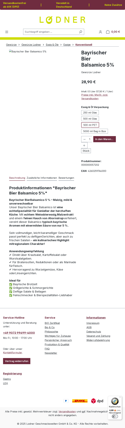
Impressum (92, 323)
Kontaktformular (12, 352)
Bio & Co (50, 327)
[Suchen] (80, 32)
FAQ (47, 348)
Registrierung (12, 373)
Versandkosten (67, 411)
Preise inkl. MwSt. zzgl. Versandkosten (94, 96)
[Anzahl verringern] (84, 139)
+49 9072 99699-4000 (19, 332)
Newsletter (51, 353)
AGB (89, 327)
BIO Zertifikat (52, 323)
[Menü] (6, 32)
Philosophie (51, 331)
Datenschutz (93, 331)
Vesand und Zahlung (98, 335)
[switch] (115, 416)
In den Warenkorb (105, 139)
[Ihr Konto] (100, 32)
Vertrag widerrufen (16, 361)
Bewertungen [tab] (66, 177)
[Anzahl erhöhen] (84, 145)
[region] (43, 82)
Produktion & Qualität (57, 344)
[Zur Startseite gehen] (62, 20)
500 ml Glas (90, 118)
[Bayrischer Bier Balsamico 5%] (43, 82)
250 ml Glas (90, 112)
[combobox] (50, 32)
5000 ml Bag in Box (94, 131)
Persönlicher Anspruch (58, 340)
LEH (5, 383)
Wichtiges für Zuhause (58, 335)
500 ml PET (90, 124)
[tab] (17, 178)
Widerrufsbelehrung (98, 340)
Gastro (7, 378)
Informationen (96, 317)
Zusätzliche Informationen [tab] (42, 177)
